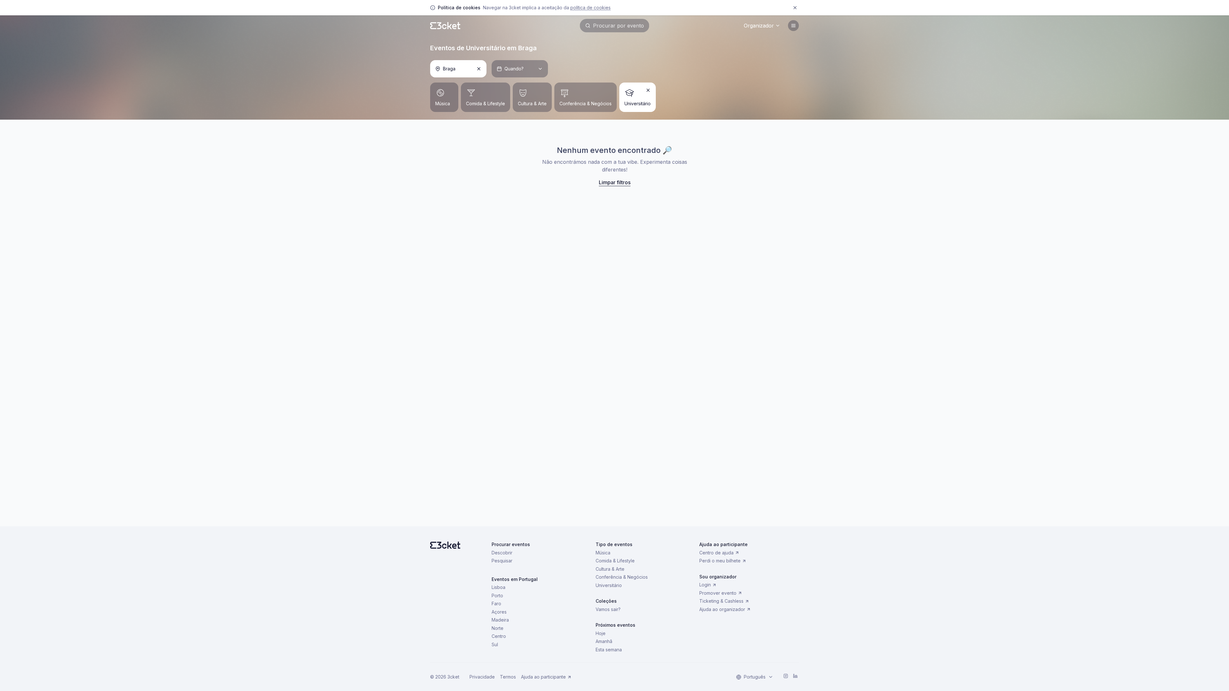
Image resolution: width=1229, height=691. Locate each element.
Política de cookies (590, 7)
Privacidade (482, 676)
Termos (508, 676)
